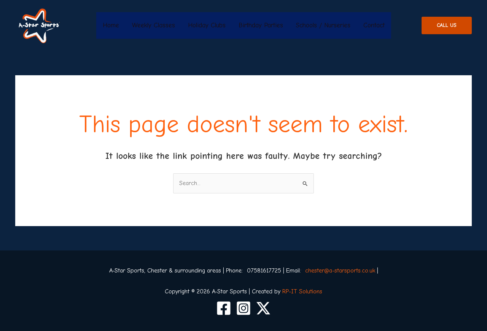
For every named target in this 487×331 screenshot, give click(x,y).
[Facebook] (223, 308)
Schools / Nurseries (323, 25)
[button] (447, 25)
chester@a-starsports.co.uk (340, 270)
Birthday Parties (261, 25)
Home (111, 25)
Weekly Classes (153, 25)
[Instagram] (243, 308)
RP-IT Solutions (302, 291)
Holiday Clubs (207, 25)
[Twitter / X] (263, 308)
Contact (374, 25)
